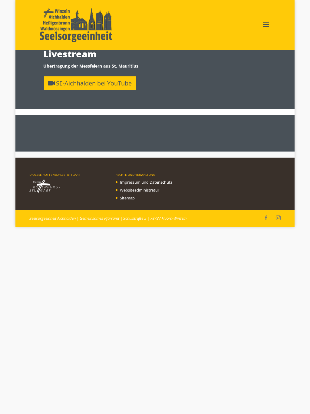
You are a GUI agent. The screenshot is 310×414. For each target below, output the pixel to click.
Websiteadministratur (139, 190)
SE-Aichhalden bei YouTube (94, 83)
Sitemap (127, 198)
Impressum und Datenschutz (146, 182)
